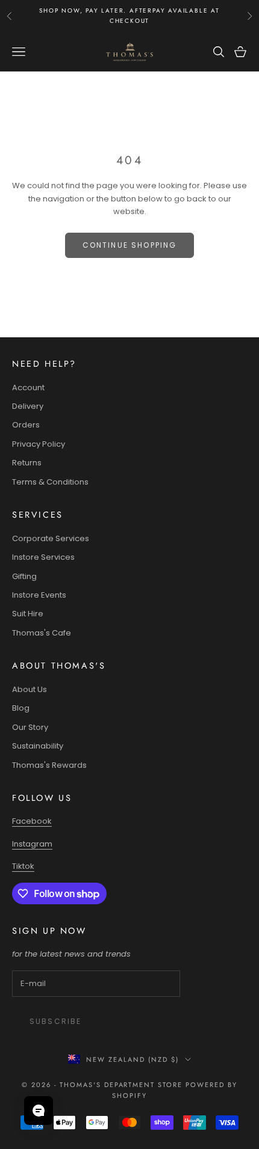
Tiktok (23, 866)
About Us (29, 689)
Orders (26, 424)
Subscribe (55, 1021)
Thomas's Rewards (49, 765)
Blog (21, 708)
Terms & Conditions (50, 482)
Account (28, 387)
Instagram (32, 844)
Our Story (30, 727)
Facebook (32, 821)
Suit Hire (27, 613)
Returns (27, 462)
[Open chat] (38, 1110)
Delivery (27, 406)
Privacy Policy (38, 444)
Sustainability (37, 746)
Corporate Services (50, 538)
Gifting (24, 576)
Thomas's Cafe (41, 633)
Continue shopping (130, 245)
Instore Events (39, 595)
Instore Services (43, 557)
